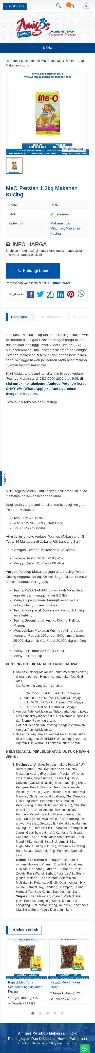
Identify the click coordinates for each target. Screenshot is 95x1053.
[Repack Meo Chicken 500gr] (68, 958)
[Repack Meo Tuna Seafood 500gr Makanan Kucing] (26, 958)
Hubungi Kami (35, 271)
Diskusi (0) (81, 317)
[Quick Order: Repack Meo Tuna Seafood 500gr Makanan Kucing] (43, 975)
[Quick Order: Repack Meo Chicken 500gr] (86, 975)
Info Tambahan (49, 317)
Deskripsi (19, 317)
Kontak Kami (15, 6)
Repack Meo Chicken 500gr (65, 985)
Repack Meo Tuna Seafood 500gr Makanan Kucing (25, 987)
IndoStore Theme (29, 1043)
